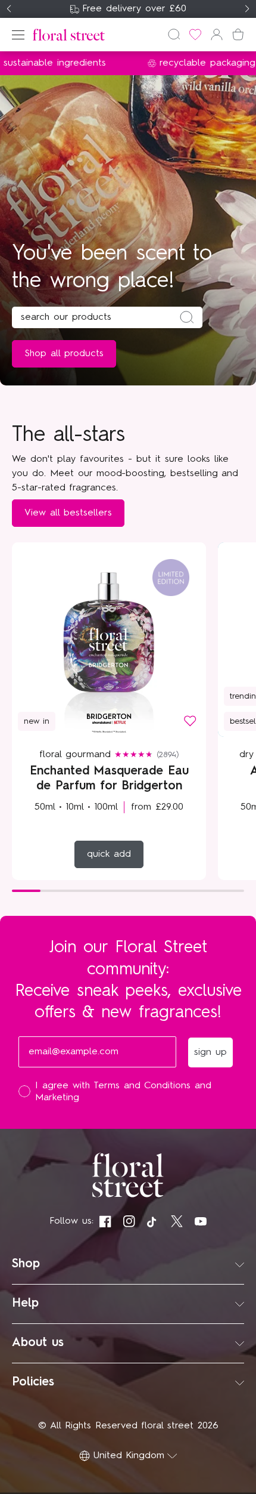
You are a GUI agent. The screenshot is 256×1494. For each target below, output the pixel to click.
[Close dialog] (248, 650)
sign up (192, 794)
